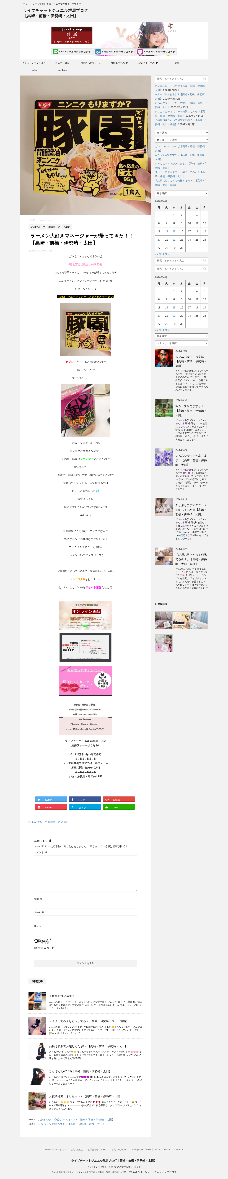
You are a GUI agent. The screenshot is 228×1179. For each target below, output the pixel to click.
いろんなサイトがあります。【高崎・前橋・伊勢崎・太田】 (191, 460)
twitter (34, 70)
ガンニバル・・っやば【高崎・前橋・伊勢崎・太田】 (191, 361)
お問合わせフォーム (91, 63)
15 (174, 231)
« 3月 (158, 253)
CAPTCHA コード (44, 948)
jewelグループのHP (148, 63)
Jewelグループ (39, 822)
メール (39, 912)
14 (166, 231)
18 (196, 231)
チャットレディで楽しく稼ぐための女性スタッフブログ (114, 1167)
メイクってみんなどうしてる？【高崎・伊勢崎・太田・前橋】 (89, 1021)
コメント (40, 852)
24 (189, 239)
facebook (62, 70)
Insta (176, 63)
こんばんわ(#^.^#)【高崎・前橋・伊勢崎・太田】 (80, 1071)
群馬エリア (54, 822)
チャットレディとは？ (33, 63)
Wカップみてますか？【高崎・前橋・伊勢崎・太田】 (191, 411)
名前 (38, 898)
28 (166, 247)
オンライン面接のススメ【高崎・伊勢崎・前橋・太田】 (71, 1124)
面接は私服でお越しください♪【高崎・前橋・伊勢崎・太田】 (88, 1046)
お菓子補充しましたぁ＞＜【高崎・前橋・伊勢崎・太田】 (86, 1096)
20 (158, 239)
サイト (37, 926)
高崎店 (64, 822)
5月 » (166, 253)
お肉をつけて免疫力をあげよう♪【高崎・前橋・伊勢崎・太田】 (76, 1119)
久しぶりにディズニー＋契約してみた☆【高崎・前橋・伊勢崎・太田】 (191, 510)
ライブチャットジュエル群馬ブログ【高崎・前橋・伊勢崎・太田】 (114, 1160)
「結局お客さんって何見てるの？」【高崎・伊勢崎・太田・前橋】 (191, 559)
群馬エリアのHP (119, 63)
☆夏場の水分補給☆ (62, 996)
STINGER (171, 1172)
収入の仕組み (62, 63)
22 (174, 239)
